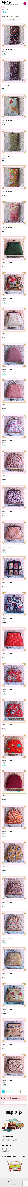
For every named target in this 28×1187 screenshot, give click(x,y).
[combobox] (14, 1102)
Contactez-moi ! (6, 1151)
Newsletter (4, 1149)
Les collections (5, 1150)
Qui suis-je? (4, 1148)
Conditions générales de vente (9, 1140)
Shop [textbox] (13, 1102)
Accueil (3, 9)
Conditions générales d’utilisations (10, 1139)
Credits (21, 1181)
